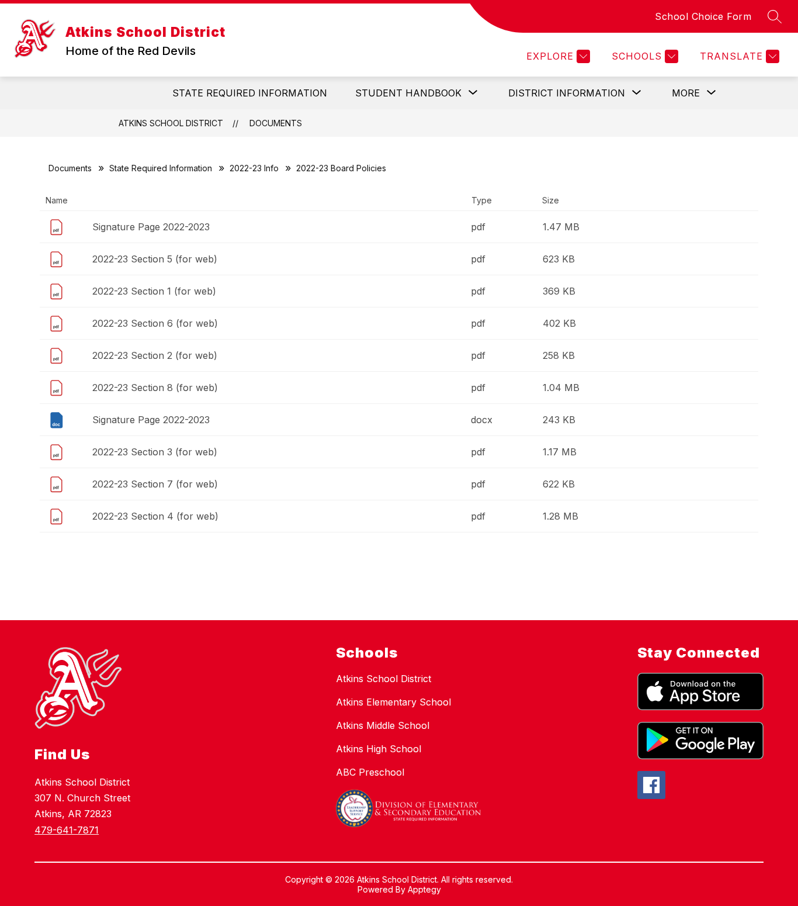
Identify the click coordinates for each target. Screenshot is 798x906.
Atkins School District (171, 123)
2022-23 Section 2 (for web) (154, 355)
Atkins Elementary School (393, 702)
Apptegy (424, 889)
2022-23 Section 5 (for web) (154, 259)
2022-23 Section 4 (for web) (155, 516)
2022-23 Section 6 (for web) (155, 323)
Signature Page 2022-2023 (151, 227)
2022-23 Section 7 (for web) (155, 484)
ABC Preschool (370, 772)
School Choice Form (703, 16)
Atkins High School (378, 749)
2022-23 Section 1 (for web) (154, 291)
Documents (275, 123)
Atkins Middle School (382, 725)
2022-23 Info (254, 168)
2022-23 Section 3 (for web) (154, 452)
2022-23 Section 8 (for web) (155, 387)
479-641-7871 (66, 830)
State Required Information (249, 93)
